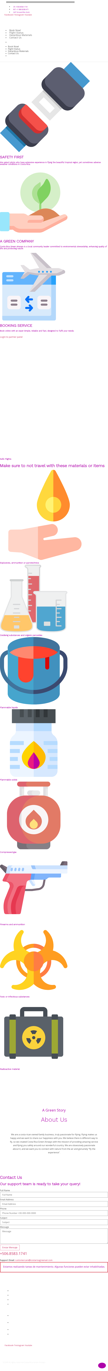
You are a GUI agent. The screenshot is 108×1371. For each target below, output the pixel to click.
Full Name (5, 1190)
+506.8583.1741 (13, 1253)
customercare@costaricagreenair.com (33, 1260)
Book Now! (13, 46)
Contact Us (15, 37)
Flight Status (14, 48)
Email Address (7, 1199)
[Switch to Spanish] (43, 42)
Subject (3, 1218)
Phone (3, 1209)
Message (4, 1227)
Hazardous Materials (18, 51)
